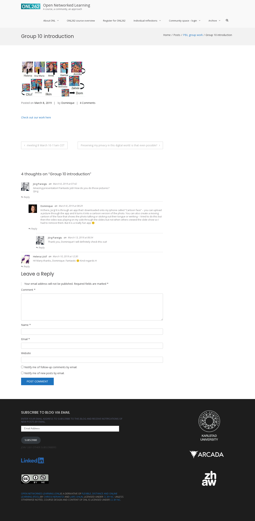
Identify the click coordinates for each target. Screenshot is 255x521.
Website (26, 353)
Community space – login (183, 20)
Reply (27, 197)
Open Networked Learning (66, 5)
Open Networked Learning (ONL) (40, 493)
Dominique (67, 103)
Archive (213, 20)
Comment (28, 289)
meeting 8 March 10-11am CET (46, 145)
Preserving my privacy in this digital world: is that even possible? (119, 145)
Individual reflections (145, 20)
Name (26, 325)
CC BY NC (109, 496)
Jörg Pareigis (40, 184)
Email (25, 339)
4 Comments (87, 103)
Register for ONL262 (114, 20)
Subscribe (31, 440)
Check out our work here (36, 117)
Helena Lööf (40, 256)
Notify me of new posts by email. (44, 373)
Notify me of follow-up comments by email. (50, 367)
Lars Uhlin (76, 496)
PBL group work (193, 35)
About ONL (49, 20)
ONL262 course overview (81, 20)
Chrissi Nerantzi (54, 496)
